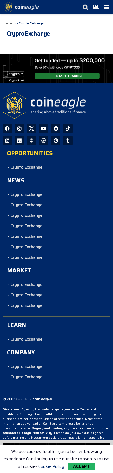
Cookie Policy (51, 466)
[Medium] (19, 140)
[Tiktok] (68, 128)
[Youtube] (43, 128)
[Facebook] (7, 128)
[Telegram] (55, 128)
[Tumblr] (68, 140)
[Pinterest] (55, 140)
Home (8, 23)
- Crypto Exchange (30, 23)
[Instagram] (19, 128)
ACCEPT (81, 466)
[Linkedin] (7, 140)
